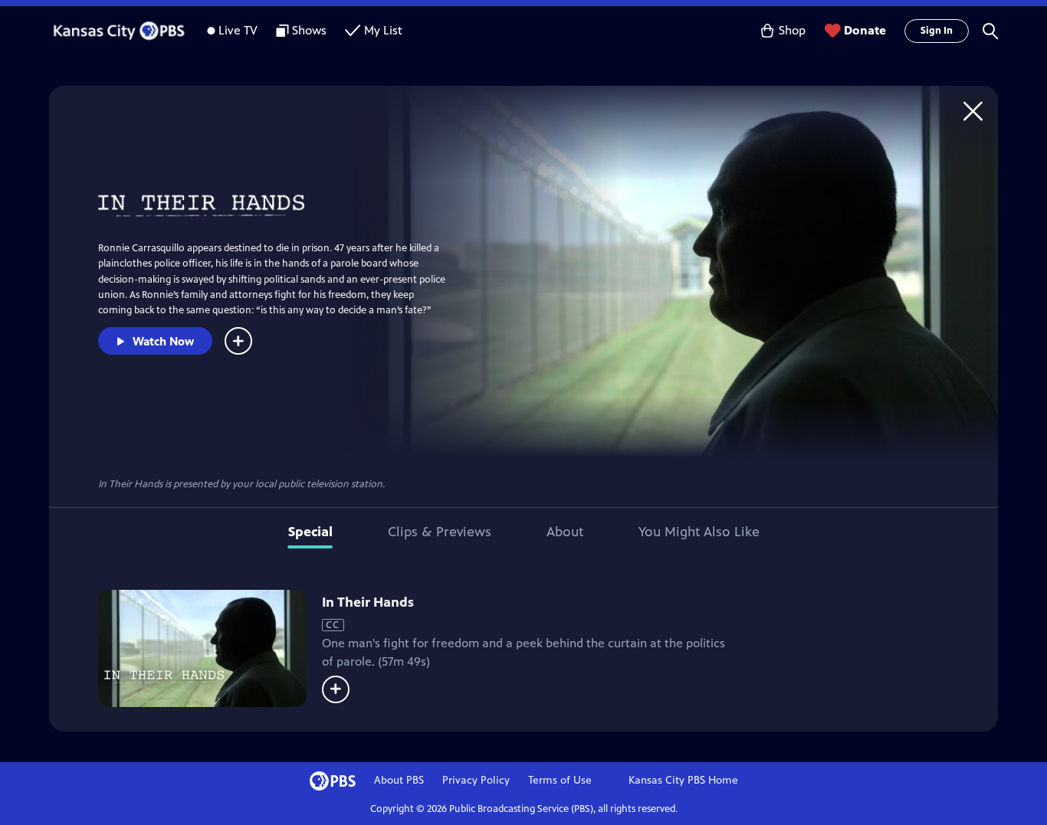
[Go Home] (973, 110)
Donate (865, 30)
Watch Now (163, 341)
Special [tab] (310, 531)
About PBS (399, 780)
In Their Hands (368, 602)
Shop (792, 30)
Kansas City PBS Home (683, 780)
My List (383, 30)
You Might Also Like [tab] (699, 531)
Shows (309, 30)
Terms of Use (560, 780)
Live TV (238, 30)
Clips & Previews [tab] (439, 531)
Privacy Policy (476, 780)
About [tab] (564, 531)
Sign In (937, 31)
